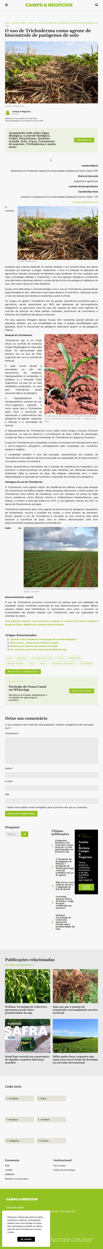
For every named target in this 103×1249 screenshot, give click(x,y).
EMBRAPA (9, 1174)
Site (7, 794)
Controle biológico (42, 658)
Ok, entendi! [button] (26, 1239)
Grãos (31, 23)
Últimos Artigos (19, 23)
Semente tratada (15, 663)
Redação (15, 114)
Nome (9, 768)
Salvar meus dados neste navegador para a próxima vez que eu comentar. (47, 807)
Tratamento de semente (62, 663)
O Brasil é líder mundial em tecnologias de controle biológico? (43, 639)
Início (7, 23)
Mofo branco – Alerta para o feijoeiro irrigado (34, 642)
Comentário (12, 733)
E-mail (9, 781)
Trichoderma (86, 663)
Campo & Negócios (21, 111)
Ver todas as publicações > (20, 965)
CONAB (8, 1170)
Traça (42, 663)
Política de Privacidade (64, 1170)
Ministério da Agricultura (16, 1179)
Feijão (61, 658)
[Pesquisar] (24, 834)
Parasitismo (75, 658)
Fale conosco (59, 1165)
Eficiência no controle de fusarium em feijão (34, 646)
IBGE (7, 1165)
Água (9, 658)
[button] (6, 5)
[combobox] (12, 834)
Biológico (22, 658)
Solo (31, 663)
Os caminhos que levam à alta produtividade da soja (38, 649)
